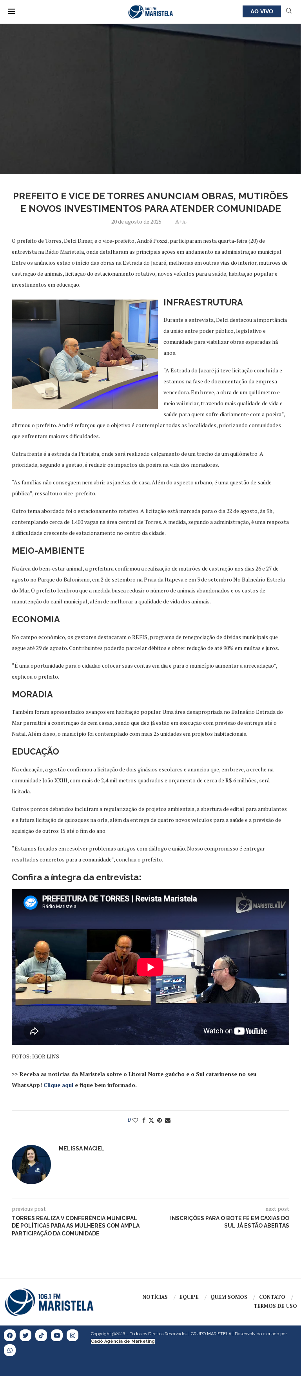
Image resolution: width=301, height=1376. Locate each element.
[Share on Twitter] (151, 1120)
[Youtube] (57, 1335)
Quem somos (228, 1296)
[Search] (289, 11)
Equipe (189, 1296)
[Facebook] (10, 1335)
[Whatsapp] (10, 1350)
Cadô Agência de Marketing (123, 1341)
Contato (272, 1296)
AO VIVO (261, 11)
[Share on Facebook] (143, 1120)
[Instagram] (72, 1335)
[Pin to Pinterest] (159, 1120)
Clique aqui (58, 1085)
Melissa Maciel (82, 1148)
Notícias (155, 1296)
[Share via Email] (167, 1120)
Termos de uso (275, 1305)
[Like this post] (135, 1120)
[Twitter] (25, 1335)
